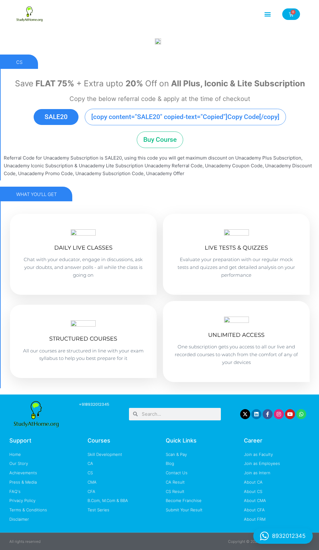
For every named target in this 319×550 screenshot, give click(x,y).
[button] (268, 14)
